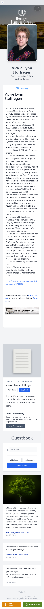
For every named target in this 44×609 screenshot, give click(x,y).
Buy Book (24, 390)
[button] (22, 489)
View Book (11, 390)
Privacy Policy (15, 599)
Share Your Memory (15, 426)
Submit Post (22, 465)
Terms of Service (28, 599)
